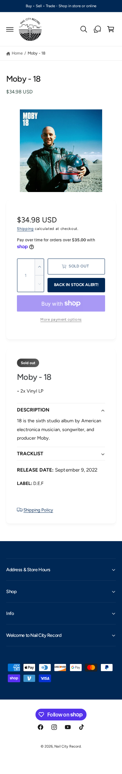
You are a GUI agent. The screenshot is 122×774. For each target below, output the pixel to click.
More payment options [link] (61, 319)
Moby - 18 (37, 53)
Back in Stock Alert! (76, 284)
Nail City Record (67, 746)
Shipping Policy (38, 509)
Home (17, 53)
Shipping (25, 228)
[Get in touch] (97, 29)
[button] (10, 29)
